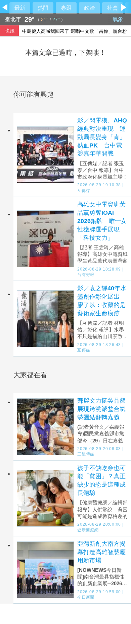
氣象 (119, 19)
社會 (112, 8)
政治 (89, 8)
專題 (66, 8)
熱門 (43, 8)
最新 (19, 8)
